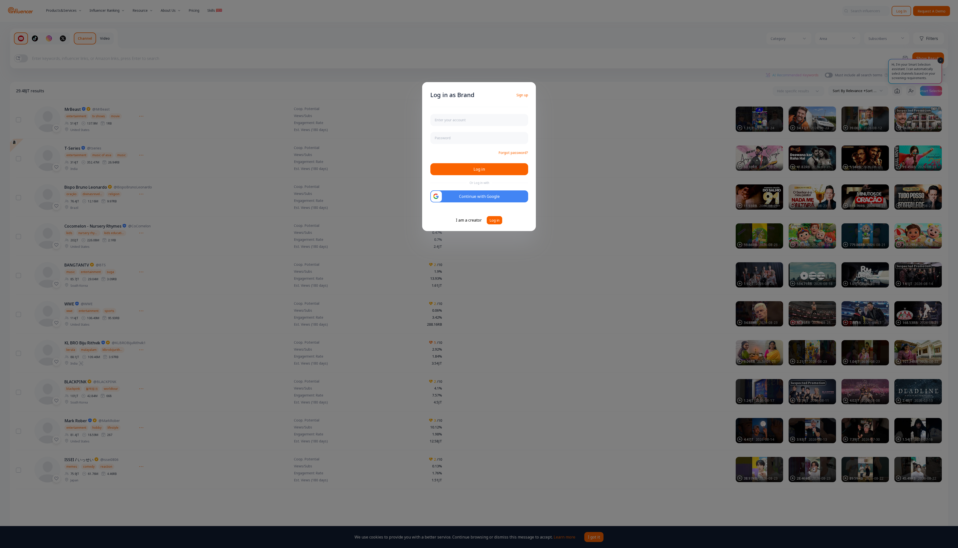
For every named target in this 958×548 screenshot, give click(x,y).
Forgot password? (513, 152)
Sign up (522, 95)
